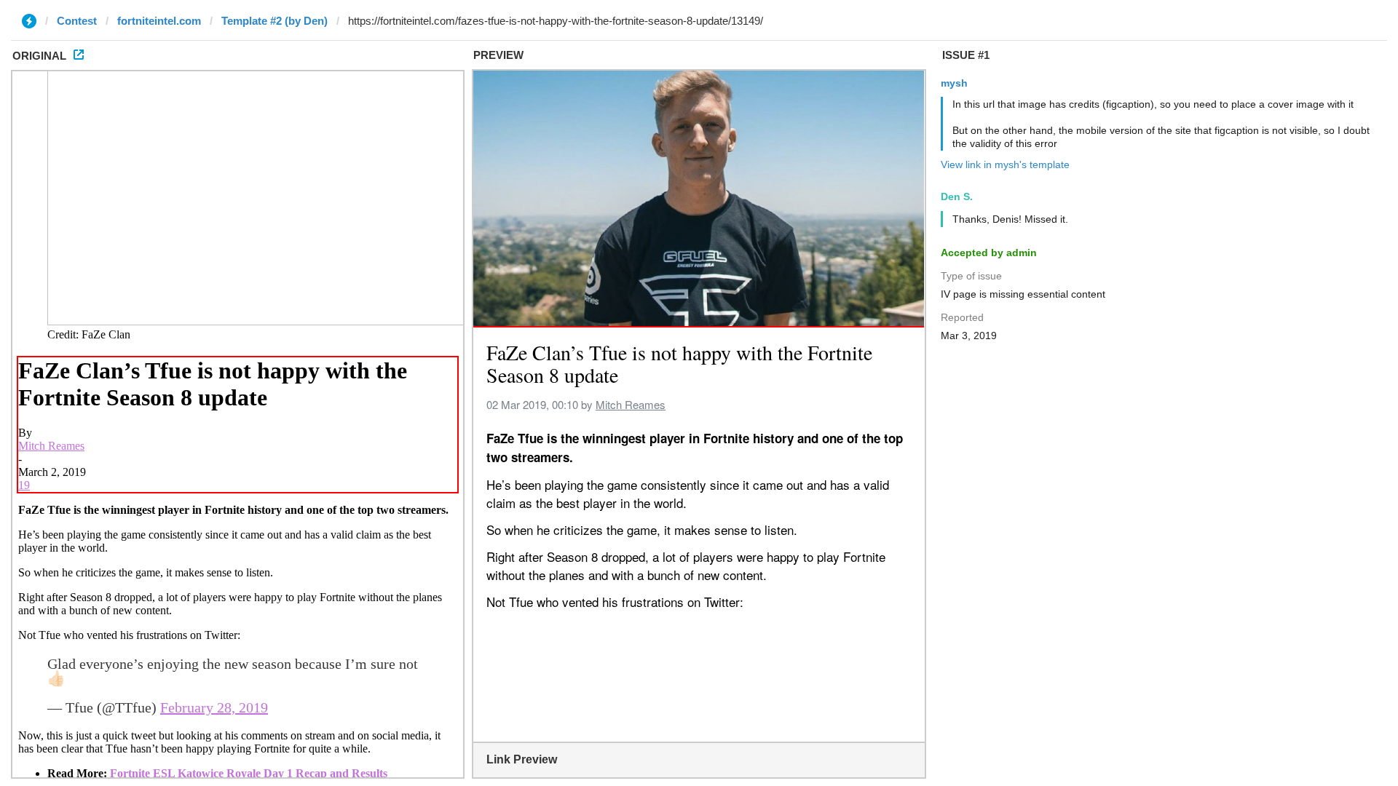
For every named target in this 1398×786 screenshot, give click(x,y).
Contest (77, 21)
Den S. (957, 196)
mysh (954, 83)
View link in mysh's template (1005, 164)
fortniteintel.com (159, 21)
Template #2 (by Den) (274, 21)
